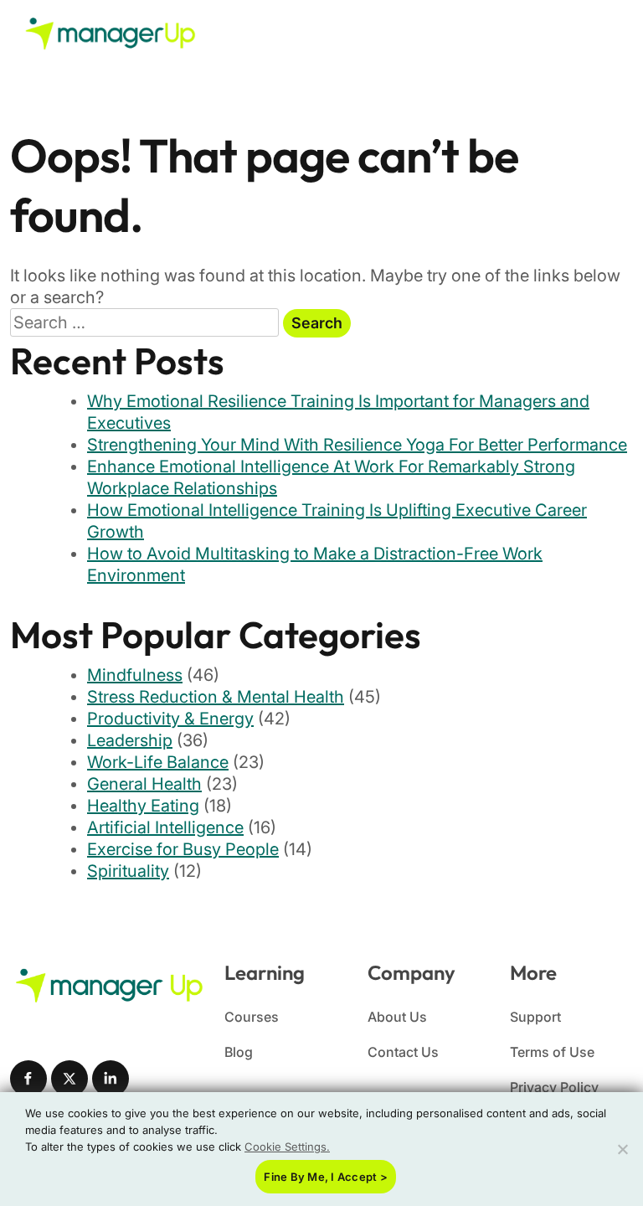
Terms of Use (552, 1052)
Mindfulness (135, 675)
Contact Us (403, 1052)
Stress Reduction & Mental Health (215, 697)
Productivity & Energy (170, 719)
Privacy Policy (554, 1087)
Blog (238, 1052)
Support (535, 1016)
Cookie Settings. (287, 1146)
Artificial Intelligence (165, 827)
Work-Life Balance (158, 762)
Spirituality (128, 871)
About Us (397, 1016)
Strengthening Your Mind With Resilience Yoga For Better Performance (357, 445)
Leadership (129, 740)
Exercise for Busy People (183, 849)
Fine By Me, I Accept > (326, 1176)
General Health (144, 784)
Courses (251, 1016)
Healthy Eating (143, 806)
